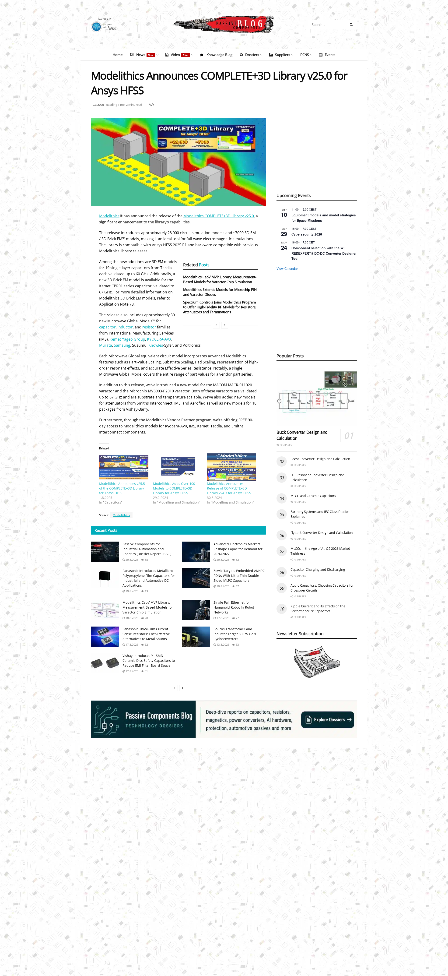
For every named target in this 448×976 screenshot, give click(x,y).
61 (146, 671)
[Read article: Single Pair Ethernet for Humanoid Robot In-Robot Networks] (196, 610)
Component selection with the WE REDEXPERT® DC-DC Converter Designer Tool (324, 253)
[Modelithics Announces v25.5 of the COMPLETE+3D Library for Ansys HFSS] (123, 467)
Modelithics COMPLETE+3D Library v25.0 (218, 215)
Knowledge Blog (219, 54)
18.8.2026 (131, 618)
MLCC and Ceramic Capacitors (313, 495)
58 (146, 560)
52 (237, 560)
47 (237, 586)
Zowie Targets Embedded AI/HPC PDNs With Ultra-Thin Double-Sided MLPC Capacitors (239, 575)
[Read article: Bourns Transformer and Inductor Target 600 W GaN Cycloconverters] (196, 637)
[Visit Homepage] (224, 24)
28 (146, 618)
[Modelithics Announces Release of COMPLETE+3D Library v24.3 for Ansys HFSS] (231, 467)
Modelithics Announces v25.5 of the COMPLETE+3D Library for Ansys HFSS (122, 488)
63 (237, 645)
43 (146, 591)
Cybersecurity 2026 (306, 234)
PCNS (304, 54)
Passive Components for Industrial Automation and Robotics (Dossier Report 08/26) (146, 549)
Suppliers (282, 54)
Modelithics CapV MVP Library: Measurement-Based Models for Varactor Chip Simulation (219, 279)
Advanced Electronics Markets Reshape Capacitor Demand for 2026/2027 (238, 549)
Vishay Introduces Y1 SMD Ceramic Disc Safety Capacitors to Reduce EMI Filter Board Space (148, 660)
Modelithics (109, 215)
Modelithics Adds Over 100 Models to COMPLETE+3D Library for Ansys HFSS (174, 488)
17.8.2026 (222, 618)
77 (237, 618)
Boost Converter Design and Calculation (320, 459)
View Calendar (287, 268)
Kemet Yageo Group (127, 339)
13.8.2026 (222, 645)
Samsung (122, 345)
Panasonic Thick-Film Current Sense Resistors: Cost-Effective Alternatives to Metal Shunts (146, 634)
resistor (149, 327)
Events (330, 54)
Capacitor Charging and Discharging (317, 569)
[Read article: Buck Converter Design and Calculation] (316, 397)
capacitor (107, 327)
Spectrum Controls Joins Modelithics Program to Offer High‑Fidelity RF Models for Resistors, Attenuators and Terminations (219, 307)
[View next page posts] (224, 325)
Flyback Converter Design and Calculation (321, 532)
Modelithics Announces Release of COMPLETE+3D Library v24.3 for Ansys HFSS (229, 488)
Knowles (155, 345)
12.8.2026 (131, 671)
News (145, 54)
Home (117, 54)
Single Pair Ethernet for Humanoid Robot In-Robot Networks (234, 607)
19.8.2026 (131, 591)
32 (146, 645)
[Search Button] (352, 24)
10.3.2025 (97, 104)
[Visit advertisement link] (224, 719)
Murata (105, 345)
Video (180, 54)
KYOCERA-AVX (159, 339)
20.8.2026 (131, 560)
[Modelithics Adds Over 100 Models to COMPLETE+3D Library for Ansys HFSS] (177, 467)
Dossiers (252, 54)
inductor (125, 327)
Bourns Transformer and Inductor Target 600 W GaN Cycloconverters (235, 634)
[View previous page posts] (216, 325)
